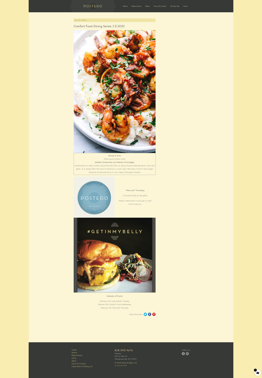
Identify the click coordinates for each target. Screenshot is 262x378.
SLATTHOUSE (123, 365)
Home (74, 350)
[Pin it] (154, 315)
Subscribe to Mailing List (82, 366)
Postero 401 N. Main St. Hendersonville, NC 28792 (126, 356)
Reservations (136, 6)
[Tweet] (145, 315)
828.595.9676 (124, 350)
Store (185, 6)
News (147, 6)
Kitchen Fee (175, 6)
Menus (125, 6)
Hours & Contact (160, 6)
